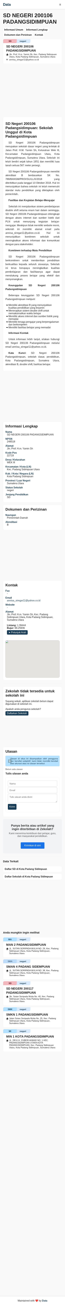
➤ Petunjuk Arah (17, 632)
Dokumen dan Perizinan (18, 35)
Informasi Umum (13, 29)
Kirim (12, 806)
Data (7, 4)
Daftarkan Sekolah (17, 713)
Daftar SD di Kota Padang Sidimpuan (26, 869)
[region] (32, 396)
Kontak (39, 35)
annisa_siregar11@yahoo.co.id (23, 600)
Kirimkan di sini (32, 845)
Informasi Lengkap (37, 29)
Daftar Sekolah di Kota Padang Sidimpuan (29, 876)
